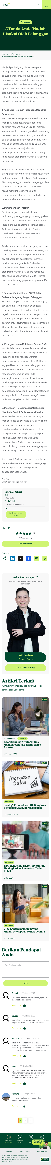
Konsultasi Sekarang (25, 667)
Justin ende (17, 1038)
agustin (15, 1016)
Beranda (5, 54)
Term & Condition (25, 1151)
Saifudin (15, 993)
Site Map (9, 1151)
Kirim (25, 983)
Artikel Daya (14, 54)
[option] (25, 29)
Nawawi (15, 1094)
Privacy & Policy (42, 1151)
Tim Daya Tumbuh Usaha (16, 514)
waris (14, 1066)
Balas (14, 1006)
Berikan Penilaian (25, 544)
